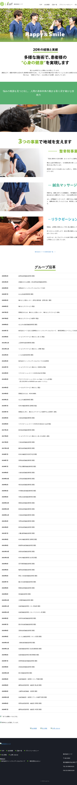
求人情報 (4, 755)
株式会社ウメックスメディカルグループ (13, 761)
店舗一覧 (54, 4)
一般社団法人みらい (35, 761)
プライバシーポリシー (65, 4)
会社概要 (47, 4)
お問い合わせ (14, 755)
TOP (40, 4)
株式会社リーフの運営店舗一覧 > (45, 252)
